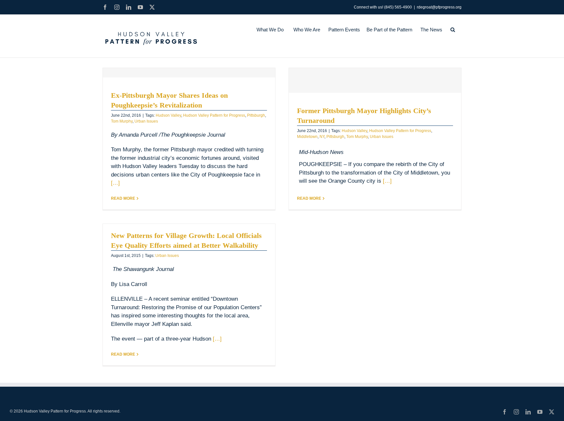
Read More (123, 198)
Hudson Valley (168, 115)
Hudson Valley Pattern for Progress (214, 115)
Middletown (307, 136)
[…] (115, 183)
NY (322, 136)
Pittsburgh (256, 115)
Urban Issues (146, 121)
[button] (452, 29)
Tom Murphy (122, 121)
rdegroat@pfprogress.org (439, 7)
